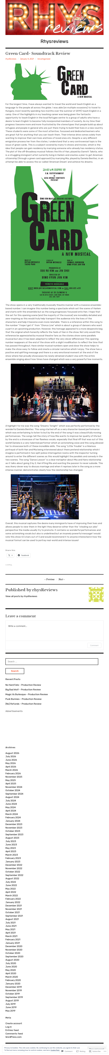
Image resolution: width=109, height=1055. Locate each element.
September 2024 (14, 793)
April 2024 (10, 810)
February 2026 (13, 773)
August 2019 (12, 1000)
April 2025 (10, 783)
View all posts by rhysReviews (21, 596)
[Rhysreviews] (54, 17)
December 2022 (13, 865)
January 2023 (12, 861)
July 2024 (10, 800)
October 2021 (12, 912)
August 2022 (12, 878)
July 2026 (10, 756)
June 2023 (11, 844)
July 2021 (10, 922)
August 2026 (12, 753)
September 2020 (14, 956)
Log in (8, 1026)
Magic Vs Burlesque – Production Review (26, 694)
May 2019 (10, 1010)
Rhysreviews (54, 41)
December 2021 (13, 905)
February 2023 (13, 858)
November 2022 (13, 868)
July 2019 (10, 1004)
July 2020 (10, 963)
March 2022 (11, 895)
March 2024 (11, 814)
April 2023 (10, 851)
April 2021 (10, 932)
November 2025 (13, 776)
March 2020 (11, 977)
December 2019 (13, 987)
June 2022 (11, 885)
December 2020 (13, 946)
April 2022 (10, 892)
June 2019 (10, 1007)
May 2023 (10, 848)
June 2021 (10, 926)
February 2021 (12, 939)
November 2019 (13, 990)
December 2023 (13, 824)
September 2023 (14, 834)
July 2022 (10, 882)
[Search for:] (51, 661)
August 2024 (12, 797)
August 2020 (12, 959)
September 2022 (14, 875)
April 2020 (10, 973)
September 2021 (14, 915)
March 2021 (11, 936)
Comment (94, 645)
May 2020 (10, 970)
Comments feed (14, 1033)
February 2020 (13, 980)
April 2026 (10, 766)
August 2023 (12, 837)
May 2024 (10, 807)
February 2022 (13, 898)
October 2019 (12, 993)
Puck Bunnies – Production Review (23, 699)
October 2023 (12, 831)
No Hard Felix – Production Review (23, 685)
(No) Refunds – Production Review (23, 703)
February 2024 (13, 817)
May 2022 (10, 888)
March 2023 (11, 854)
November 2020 (13, 949)
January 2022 (12, 902)
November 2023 (13, 827)
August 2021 (12, 919)
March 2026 (11, 770)
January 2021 (12, 943)
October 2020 (12, 953)
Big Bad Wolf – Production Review (23, 689)
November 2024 (13, 787)
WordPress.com (13, 1037)
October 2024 (12, 790)
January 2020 (12, 983)
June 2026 (11, 760)
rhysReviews (10, 59)
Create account (13, 1023)
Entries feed (12, 1030)
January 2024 (12, 821)
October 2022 (12, 871)
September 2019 (14, 997)
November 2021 (13, 909)
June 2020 (11, 966)
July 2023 (10, 841)
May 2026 (10, 763)
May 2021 (10, 929)
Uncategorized (43, 59)
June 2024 (11, 804)
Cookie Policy (55, 1050)
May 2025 (10, 780)
